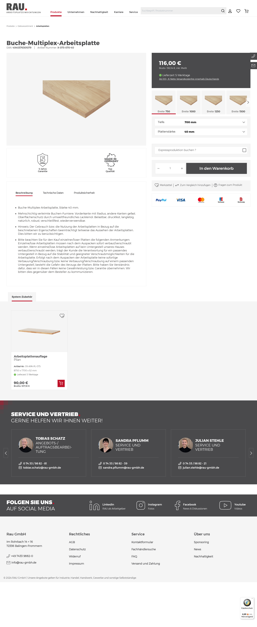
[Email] (253, 65)
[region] (76, 99)
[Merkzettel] (238, 11)
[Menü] (252, 599)
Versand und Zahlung (145, 563)
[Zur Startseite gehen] (27, 8)
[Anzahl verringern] (158, 168)
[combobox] (180, 10)
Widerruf (75, 556)
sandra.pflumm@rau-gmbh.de (123, 467)
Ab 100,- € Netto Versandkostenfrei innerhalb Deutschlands (189, 79)
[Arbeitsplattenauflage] (39, 331)
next (248, 102)
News (197, 549)
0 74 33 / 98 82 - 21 (194, 463)
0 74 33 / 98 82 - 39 (115, 463)
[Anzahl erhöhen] (182, 168)
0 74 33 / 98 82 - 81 (35, 463)
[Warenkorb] (246, 11)
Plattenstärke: (167, 131)
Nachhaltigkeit (203, 556)
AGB (72, 542)
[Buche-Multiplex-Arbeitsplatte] (76, 99)
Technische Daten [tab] (53, 192)
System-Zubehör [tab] (22, 296)
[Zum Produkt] (61, 383)
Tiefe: (161, 122)
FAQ (134, 556)
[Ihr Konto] (230, 11)
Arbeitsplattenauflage (30, 358)
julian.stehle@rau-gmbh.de (201, 467)
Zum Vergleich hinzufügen (195, 185)
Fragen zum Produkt (230, 185)
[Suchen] (223, 10)
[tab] (24, 193)
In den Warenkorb (216, 168)
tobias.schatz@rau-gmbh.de (42, 467)
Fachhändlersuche (143, 549)
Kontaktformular (142, 542)
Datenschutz (77, 549)
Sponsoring (201, 542)
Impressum (76, 563)
